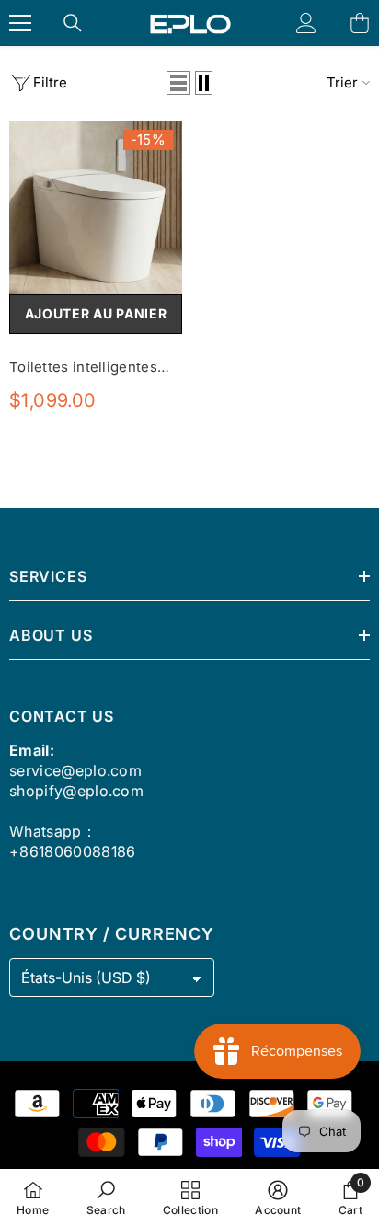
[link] (106, 1197)
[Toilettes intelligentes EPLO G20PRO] (95, 207)
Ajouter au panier (96, 313)
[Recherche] (73, 23)
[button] (178, 83)
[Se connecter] (306, 23)
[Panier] (360, 23)
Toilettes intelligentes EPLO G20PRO (83, 368)
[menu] (20, 23)
